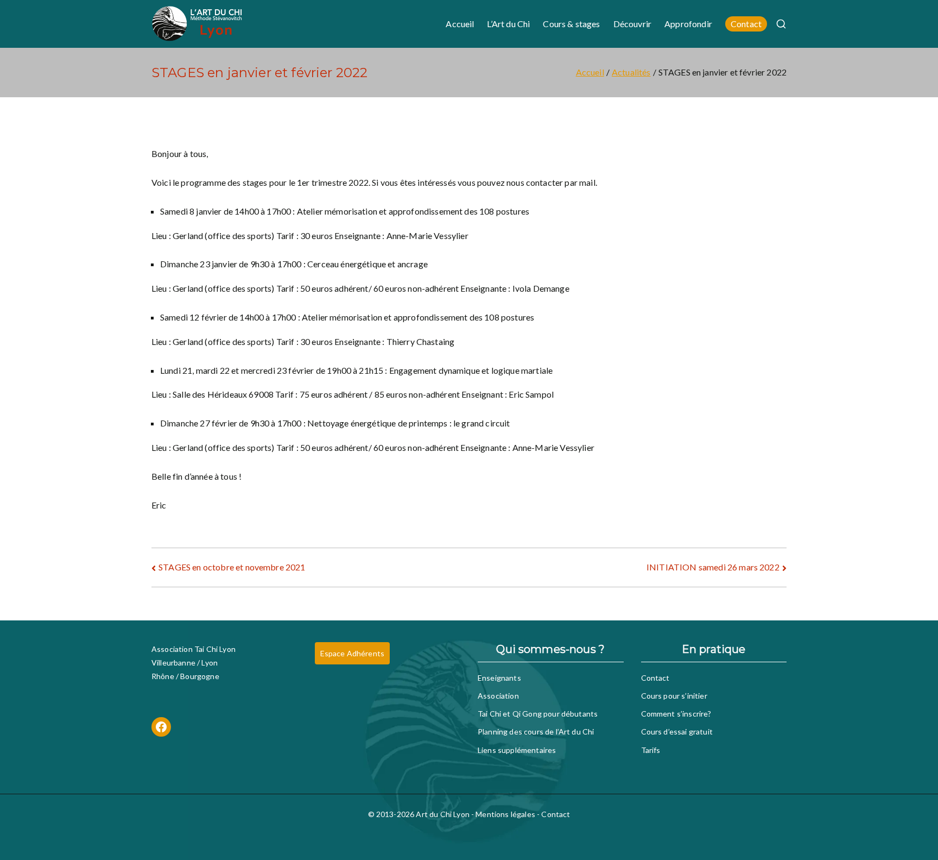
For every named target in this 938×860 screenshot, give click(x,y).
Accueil (460, 23)
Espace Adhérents (352, 653)
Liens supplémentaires (517, 750)
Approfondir (688, 23)
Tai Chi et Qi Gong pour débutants (538, 713)
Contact (746, 23)
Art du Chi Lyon (442, 814)
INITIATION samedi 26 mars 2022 (713, 567)
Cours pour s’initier (674, 695)
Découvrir (632, 23)
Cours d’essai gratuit (677, 731)
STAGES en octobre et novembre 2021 (232, 567)
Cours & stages (571, 23)
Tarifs (651, 750)
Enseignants (499, 677)
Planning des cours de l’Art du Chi (536, 731)
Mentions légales (505, 814)
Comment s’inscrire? (676, 713)
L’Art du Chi (508, 23)
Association (498, 695)
